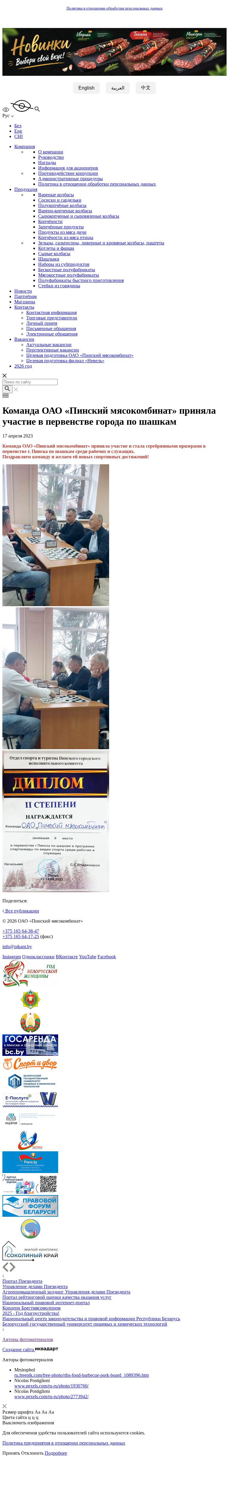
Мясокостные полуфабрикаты (68, 274)
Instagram (11, 956)
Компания (24, 146)
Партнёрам (25, 296)
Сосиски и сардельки (59, 200)
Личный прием (41, 323)
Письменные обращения (51, 328)
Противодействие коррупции (68, 173)
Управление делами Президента (35, 1286)
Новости (23, 291)
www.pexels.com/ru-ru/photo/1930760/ (51, 1385)
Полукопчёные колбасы (62, 205)
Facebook (107, 956)
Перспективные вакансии (52, 349)
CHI (18, 136)
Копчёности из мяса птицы (65, 237)
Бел (17, 125)
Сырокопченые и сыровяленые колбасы (78, 216)
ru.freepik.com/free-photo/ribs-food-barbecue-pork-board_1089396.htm (81, 1375)
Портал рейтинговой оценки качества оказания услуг (57, 1297)
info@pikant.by (17, 946)
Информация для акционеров (68, 167)
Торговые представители (51, 317)
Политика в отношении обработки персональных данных (114, 8)
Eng (18, 131)
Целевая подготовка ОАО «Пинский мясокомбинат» (80, 355)
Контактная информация (51, 312)
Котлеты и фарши (56, 248)
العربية (117, 87)
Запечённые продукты (61, 226)
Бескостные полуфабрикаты (66, 269)
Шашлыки (48, 258)
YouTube (87, 956)
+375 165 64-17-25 (20, 936)
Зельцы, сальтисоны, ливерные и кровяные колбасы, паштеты (101, 242)
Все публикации (21, 910)
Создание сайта (18, 1349)
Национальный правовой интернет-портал (46, 1302)
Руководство (51, 157)
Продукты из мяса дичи (62, 232)
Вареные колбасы (56, 194)
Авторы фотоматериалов (27, 1339)
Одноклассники (38, 956)
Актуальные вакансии (49, 344)
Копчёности (50, 221)
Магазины (24, 301)
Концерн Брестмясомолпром (31, 1307)
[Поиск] (7, 389)
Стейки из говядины (59, 285)
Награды (47, 162)
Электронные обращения (52, 333)
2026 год (23, 366)
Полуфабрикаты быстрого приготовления (81, 280)
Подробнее (56, 1453)
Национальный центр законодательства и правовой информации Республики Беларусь (91, 1318)
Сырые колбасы (54, 253)
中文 (146, 87)
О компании (50, 151)
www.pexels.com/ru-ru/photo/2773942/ (51, 1396)
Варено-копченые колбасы (65, 210)
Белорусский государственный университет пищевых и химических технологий (84, 1324)
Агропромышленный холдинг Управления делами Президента (66, 1291)
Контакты (24, 307)
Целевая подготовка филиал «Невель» (65, 360)
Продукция (25, 189)
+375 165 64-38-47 (20, 931)
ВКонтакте (67, 956)
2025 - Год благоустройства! (30, 1313)
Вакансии (24, 339)
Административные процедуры (70, 178)
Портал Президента (22, 1281)
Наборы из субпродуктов (63, 264)
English (86, 87)
